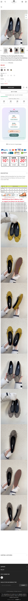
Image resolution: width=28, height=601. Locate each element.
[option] (14, 27)
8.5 (1, 75)
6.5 (11, 75)
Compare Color (23, 43)
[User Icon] (22, 2)
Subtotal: (2, 83)
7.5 (14, 75)
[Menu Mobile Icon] (1, 2)
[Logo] (14, 1)
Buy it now (14, 91)
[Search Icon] (5, 1)
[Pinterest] (2, 577)
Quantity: (2, 78)
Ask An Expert (18, 144)
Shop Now (14, 135)
